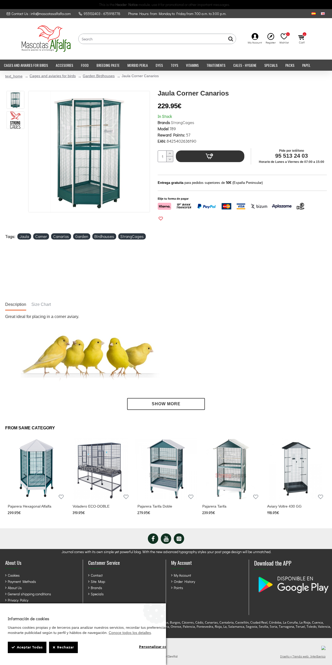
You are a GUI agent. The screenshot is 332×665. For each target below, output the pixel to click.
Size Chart (41, 304)
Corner (41, 236)
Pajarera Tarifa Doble (154, 506)
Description (15, 304)
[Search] (230, 39)
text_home (14, 76)
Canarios (61, 236)
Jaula (24, 236)
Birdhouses (104, 236)
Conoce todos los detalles (130, 633)
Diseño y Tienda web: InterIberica (303, 656)
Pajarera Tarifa (214, 506)
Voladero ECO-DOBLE (91, 506)
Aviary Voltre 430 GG (284, 506)
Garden (81, 236)
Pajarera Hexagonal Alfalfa (29, 506)
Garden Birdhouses (99, 76)
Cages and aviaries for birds (53, 76)
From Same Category (30, 428)
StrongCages (182, 122)
